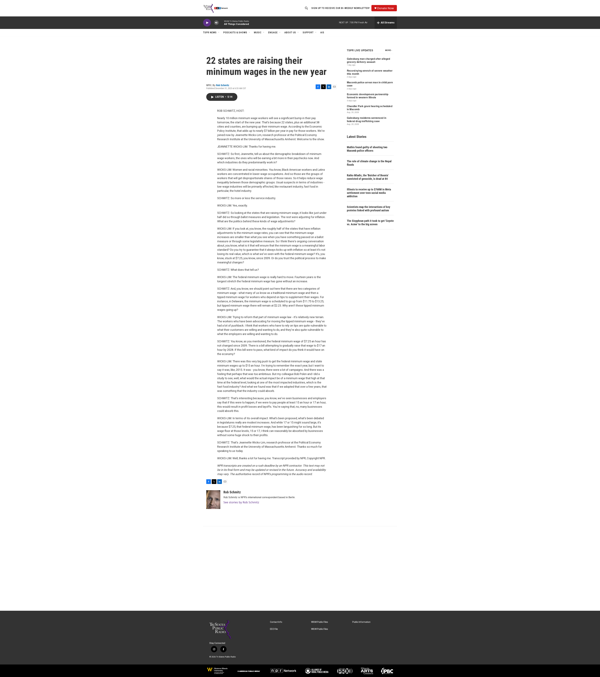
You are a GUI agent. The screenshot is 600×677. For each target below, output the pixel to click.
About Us (290, 32)
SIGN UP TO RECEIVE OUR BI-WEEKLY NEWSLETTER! (340, 8)
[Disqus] (300, 568)
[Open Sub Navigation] (219, 32)
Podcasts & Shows (235, 32)
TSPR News (210, 32)
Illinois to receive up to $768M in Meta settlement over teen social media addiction (369, 193)
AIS (322, 32)
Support (308, 32)
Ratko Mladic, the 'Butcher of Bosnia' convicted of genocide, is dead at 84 (367, 177)
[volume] (216, 22)
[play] (207, 23)
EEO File (274, 629)
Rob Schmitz (222, 85)
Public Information (361, 622)
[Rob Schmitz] (213, 499)
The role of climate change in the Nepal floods (369, 163)
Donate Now (385, 8)
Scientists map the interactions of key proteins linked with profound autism (368, 208)
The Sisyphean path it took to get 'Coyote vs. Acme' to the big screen (370, 222)
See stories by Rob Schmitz (241, 502)
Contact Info (276, 622)
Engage (273, 32)
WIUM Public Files (319, 622)
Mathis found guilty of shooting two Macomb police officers (367, 149)
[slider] (221, 22)
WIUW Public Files (319, 629)
